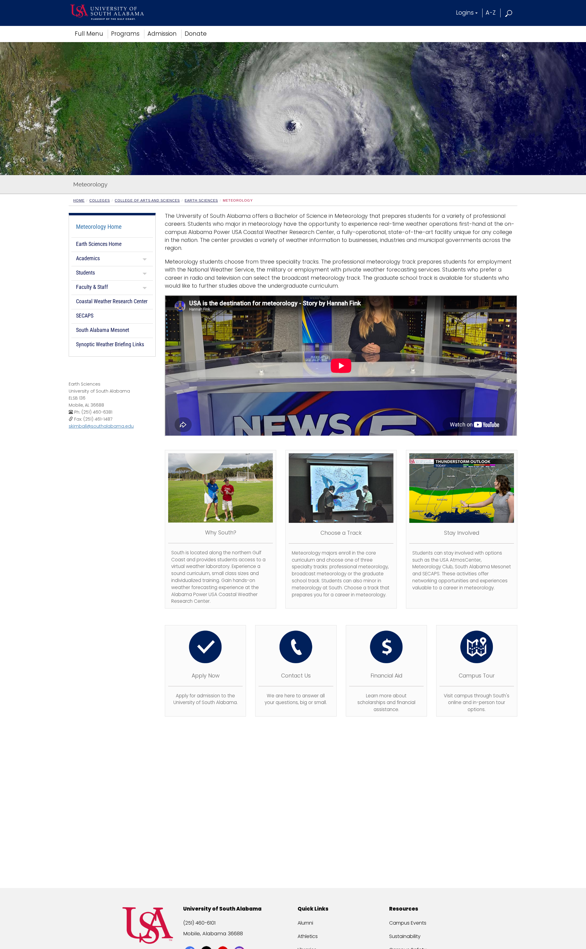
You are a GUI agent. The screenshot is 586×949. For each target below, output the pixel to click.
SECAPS (84, 315)
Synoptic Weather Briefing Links (110, 344)
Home (79, 200)
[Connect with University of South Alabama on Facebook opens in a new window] (190, 940)
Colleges (99, 200)
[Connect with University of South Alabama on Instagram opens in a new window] (240, 940)
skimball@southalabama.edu (101, 426)
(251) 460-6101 (199, 922)
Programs (125, 34)
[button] (509, 12)
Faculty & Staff (92, 287)
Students (85, 272)
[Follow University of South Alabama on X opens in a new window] (207, 940)
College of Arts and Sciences (147, 200)
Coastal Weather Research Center (111, 301)
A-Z (491, 13)
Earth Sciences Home (98, 244)
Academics (88, 258)
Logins (465, 13)
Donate (196, 34)
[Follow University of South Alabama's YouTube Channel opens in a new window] (223, 940)
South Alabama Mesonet (102, 330)
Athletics (308, 936)
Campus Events (407, 922)
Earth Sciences (201, 200)
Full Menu (89, 34)
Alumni (305, 922)
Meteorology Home (98, 226)
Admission (162, 34)
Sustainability (405, 936)
